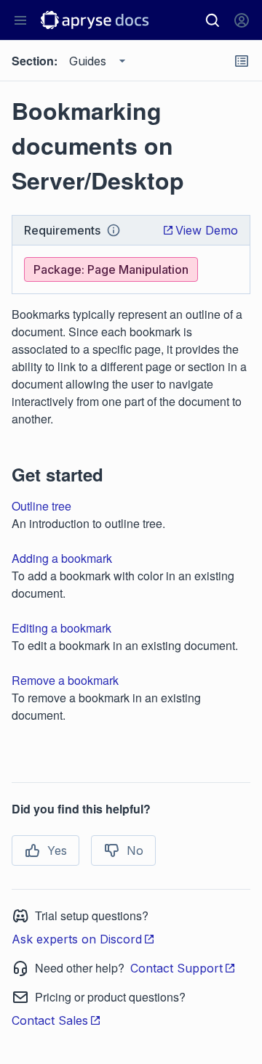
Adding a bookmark (62, 558)
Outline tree (41, 506)
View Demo (206, 230)
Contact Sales (50, 1020)
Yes (57, 850)
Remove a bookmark (65, 680)
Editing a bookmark (61, 628)
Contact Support (176, 968)
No (135, 850)
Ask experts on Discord (77, 939)
